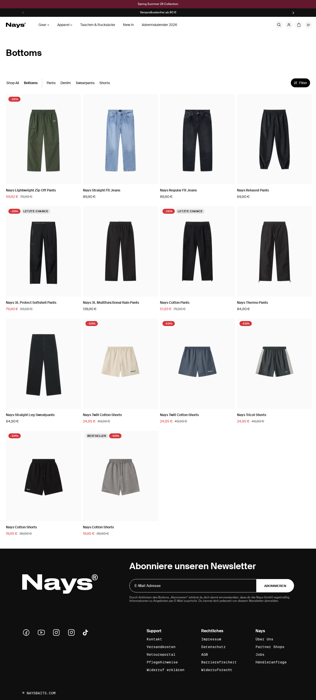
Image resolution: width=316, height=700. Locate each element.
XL (58, 180)
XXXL (305, 180)
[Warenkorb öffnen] (299, 25)
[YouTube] (43, 632)
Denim (65, 83)
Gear (42, 25)
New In (128, 25)
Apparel (63, 25)
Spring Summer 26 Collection (158, 4)
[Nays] (16, 24)
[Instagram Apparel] (73, 632)
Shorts (104, 83)
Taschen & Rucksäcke (97, 25)
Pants (51, 83)
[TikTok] (85, 632)
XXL (73, 180)
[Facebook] (28, 632)
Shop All (12, 83)
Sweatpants (85, 83)
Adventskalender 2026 (159, 25)
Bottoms (31, 83)
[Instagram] (58, 632)
